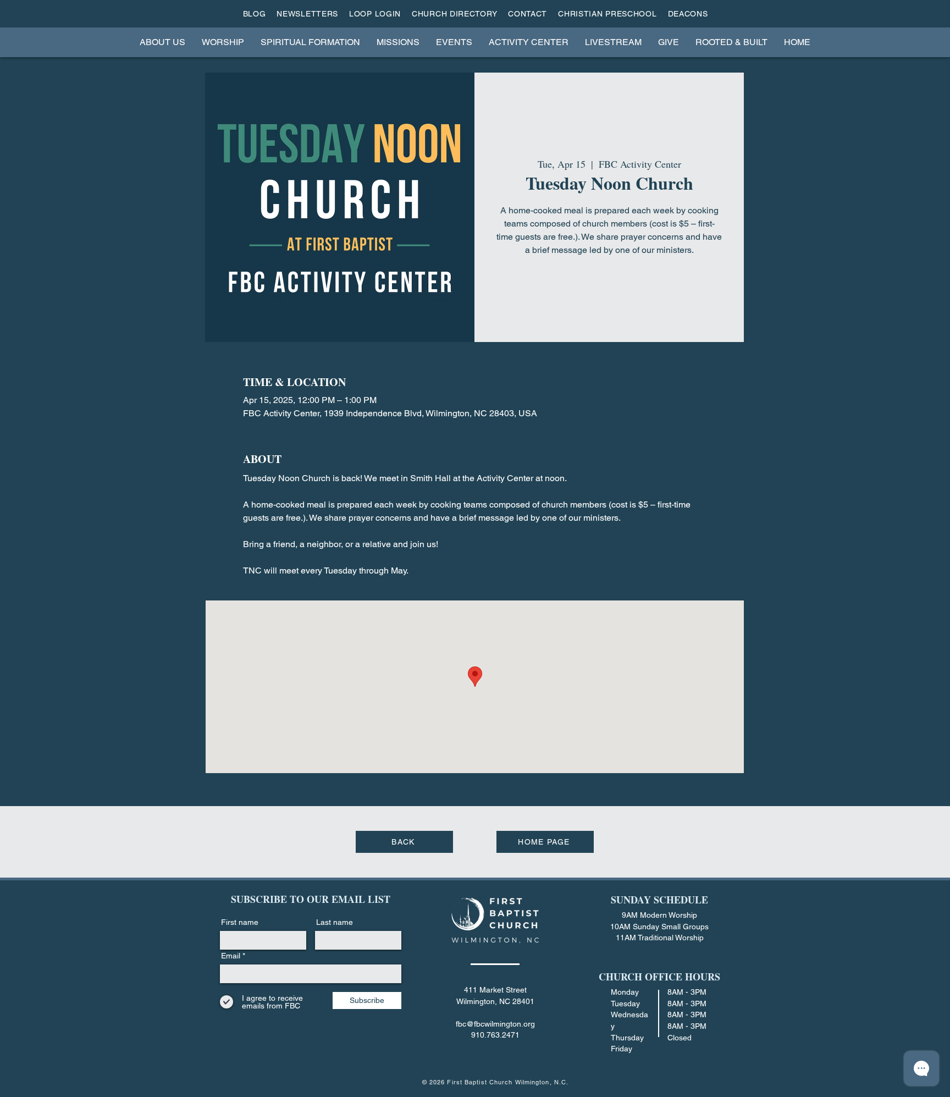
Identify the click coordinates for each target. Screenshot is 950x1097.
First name (239, 922)
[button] (162, 42)
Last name (334, 922)
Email (230, 956)
